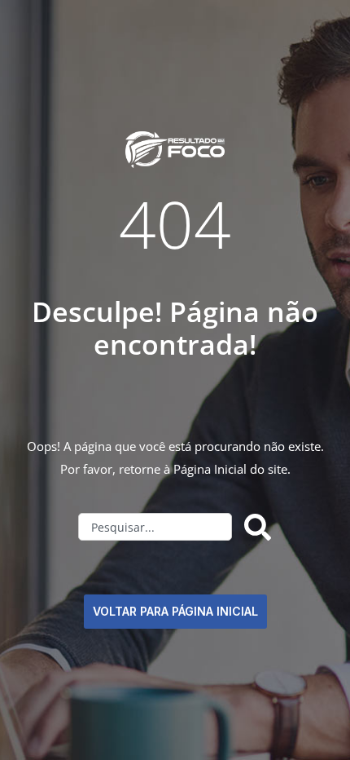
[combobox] (155, 527)
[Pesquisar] (261, 527)
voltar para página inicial (175, 611)
